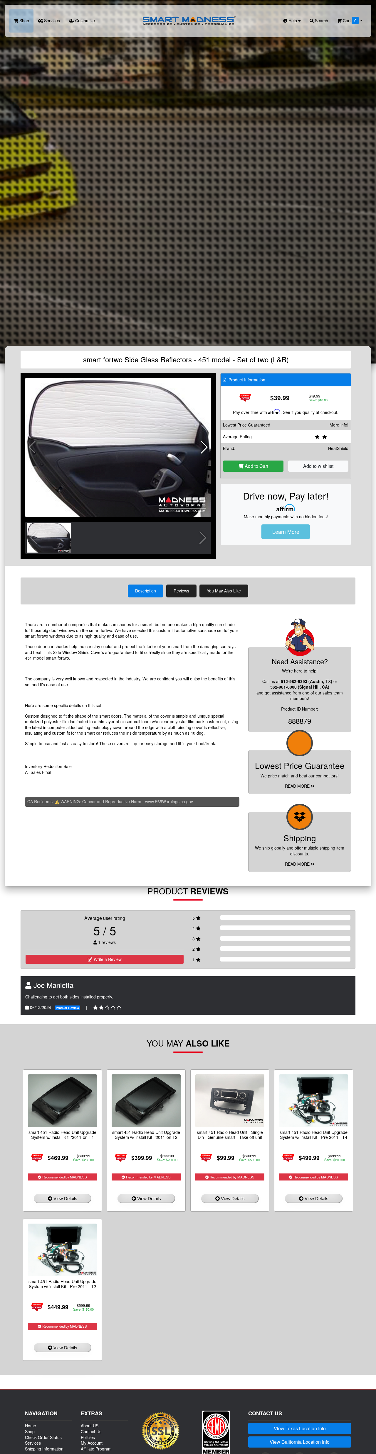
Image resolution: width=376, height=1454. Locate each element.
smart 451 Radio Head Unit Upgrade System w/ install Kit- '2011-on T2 (146, 1134)
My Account (92, 1443)
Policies (88, 1437)
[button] (204, 447)
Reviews (181, 591)
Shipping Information (44, 1449)
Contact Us (91, 1431)
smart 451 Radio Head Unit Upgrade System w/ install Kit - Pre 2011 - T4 (314, 1134)
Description (145, 591)
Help (292, 20)
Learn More (285, 531)
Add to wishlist (318, 466)
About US (89, 1425)
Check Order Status (43, 1437)
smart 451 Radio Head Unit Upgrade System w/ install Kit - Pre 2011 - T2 (62, 1283)
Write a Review (107, 959)
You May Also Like (224, 591)
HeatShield (338, 448)
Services (51, 20)
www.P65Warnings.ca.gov (169, 801)
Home (30, 1425)
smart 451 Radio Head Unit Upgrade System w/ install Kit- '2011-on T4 (62, 1134)
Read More (298, 786)
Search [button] (321, 20)
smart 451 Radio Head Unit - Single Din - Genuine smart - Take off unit (230, 1134)
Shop (23, 20)
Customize (84, 20)
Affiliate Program (96, 1449)
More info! (339, 425)
